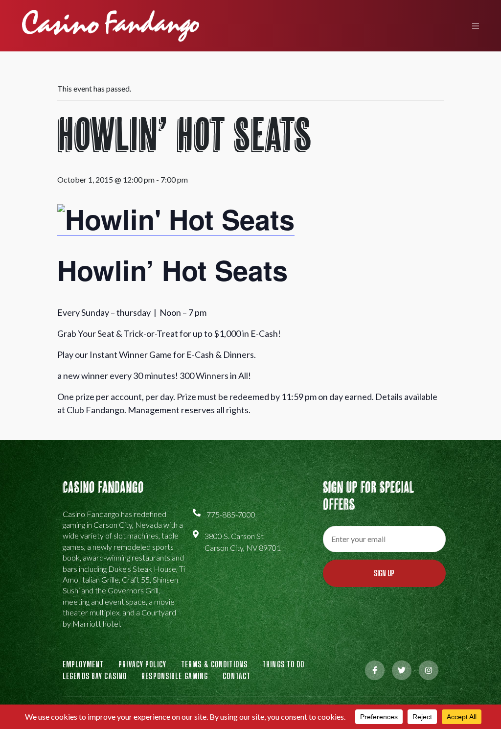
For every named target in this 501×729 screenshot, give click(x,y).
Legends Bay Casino (95, 676)
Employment (83, 664)
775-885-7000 (230, 514)
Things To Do (283, 664)
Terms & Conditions (214, 664)
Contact (236, 676)
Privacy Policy (142, 664)
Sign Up (384, 573)
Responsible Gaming (174, 676)
